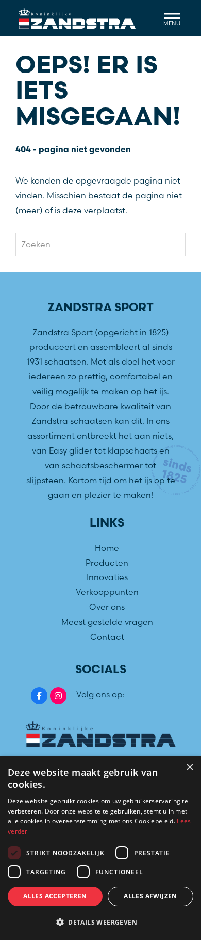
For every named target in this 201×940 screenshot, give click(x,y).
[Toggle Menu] (172, 18)
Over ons (107, 607)
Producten (107, 562)
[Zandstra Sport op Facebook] (39, 695)
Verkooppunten (107, 592)
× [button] (189, 767)
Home (107, 548)
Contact (107, 636)
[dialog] (100, 848)
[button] (100, 922)
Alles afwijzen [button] (150, 896)
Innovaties (107, 577)
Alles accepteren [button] (55, 896)
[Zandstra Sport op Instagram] (58, 695)
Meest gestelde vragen (107, 622)
